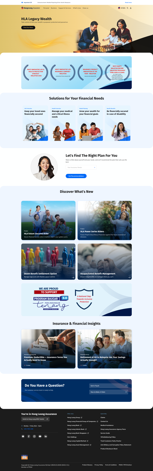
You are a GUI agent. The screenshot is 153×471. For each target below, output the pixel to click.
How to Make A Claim (98, 392)
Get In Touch (95, 386)
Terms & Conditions (111, 465)
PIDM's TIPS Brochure (125, 465)
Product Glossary (87, 465)
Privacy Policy (99, 465)
